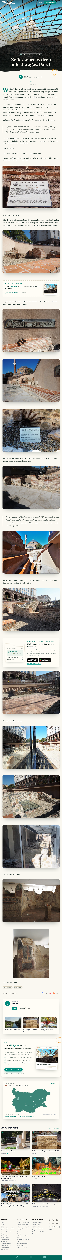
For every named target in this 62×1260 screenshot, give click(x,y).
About (3, 1222)
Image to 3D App (22, 1247)
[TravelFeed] (8, 2)
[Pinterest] (50, 993)
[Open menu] (41, 76)
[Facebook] (42, 993)
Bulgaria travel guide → (11, 1116)
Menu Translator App (23, 1222)
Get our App (5, 1236)
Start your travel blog (12, 1069)
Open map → (53, 1083)
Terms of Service (37, 1222)
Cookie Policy (36, 1226)
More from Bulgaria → (55, 1128)
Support (34, 1230)
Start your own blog (11, 292)
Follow (14, 1008)
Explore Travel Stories (7, 1228)
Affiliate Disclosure (38, 1228)
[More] (58, 2)
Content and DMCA (38, 1232)
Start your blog (50, 2)
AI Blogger (4, 1241)
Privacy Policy (36, 1224)
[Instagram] (29, 1008)
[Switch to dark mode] (35, 2)
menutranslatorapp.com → (34, 663)
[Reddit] (54, 993)
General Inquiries (37, 1234)
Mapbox (43, 1114)
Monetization (5, 1237)
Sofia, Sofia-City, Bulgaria (32, 54)
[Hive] (49, 1220)
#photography (18, 987)
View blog (22, 1008)
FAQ (2, 1224)
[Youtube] (49, 1223)
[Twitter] (46, 993)
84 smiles (5, 993)
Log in (40, 2)
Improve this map (53, 1114)
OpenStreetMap (47, 1114)
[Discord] (57, 1223)
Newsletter (4, 1230)
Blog (2, 1226)
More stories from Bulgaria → (28, 1116)
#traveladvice (8, 987)
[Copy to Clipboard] (57, 993)
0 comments (13, 993)
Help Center (5, 1239)
